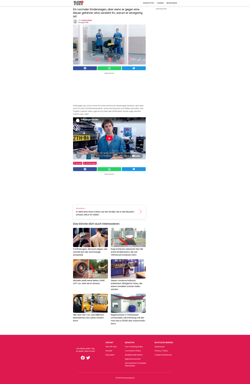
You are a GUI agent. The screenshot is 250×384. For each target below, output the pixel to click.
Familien (160, 3)
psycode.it (110, 355)
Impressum (160, 346)
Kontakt (109, 350)
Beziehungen (172, 3)
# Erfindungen (90, 163)
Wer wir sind (111, 346)
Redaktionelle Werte (133, 355)
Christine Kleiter (86, 20)
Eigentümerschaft (133, 359)
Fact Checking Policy (134, 346)
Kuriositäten (148, 3)
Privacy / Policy (161, 350)
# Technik (78, 163)
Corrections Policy (133, 350)
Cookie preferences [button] (163, 355)
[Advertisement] (109, 88)
